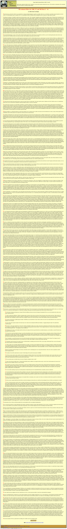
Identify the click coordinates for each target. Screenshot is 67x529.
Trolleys (21, 526)
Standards (28, 526)
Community (11, 526)
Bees (6, 527)
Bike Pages (15, 525)
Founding (16, 526)
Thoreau (11, 525)
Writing (9, 525)
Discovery (14, 526)
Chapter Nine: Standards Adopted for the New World (34, 522)
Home (12, 525)
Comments (3, 525)
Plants (23, 526)
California (19, 526)
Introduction (5, 526)
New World (18, 525)
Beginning (8, 526)
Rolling (5, 527)
